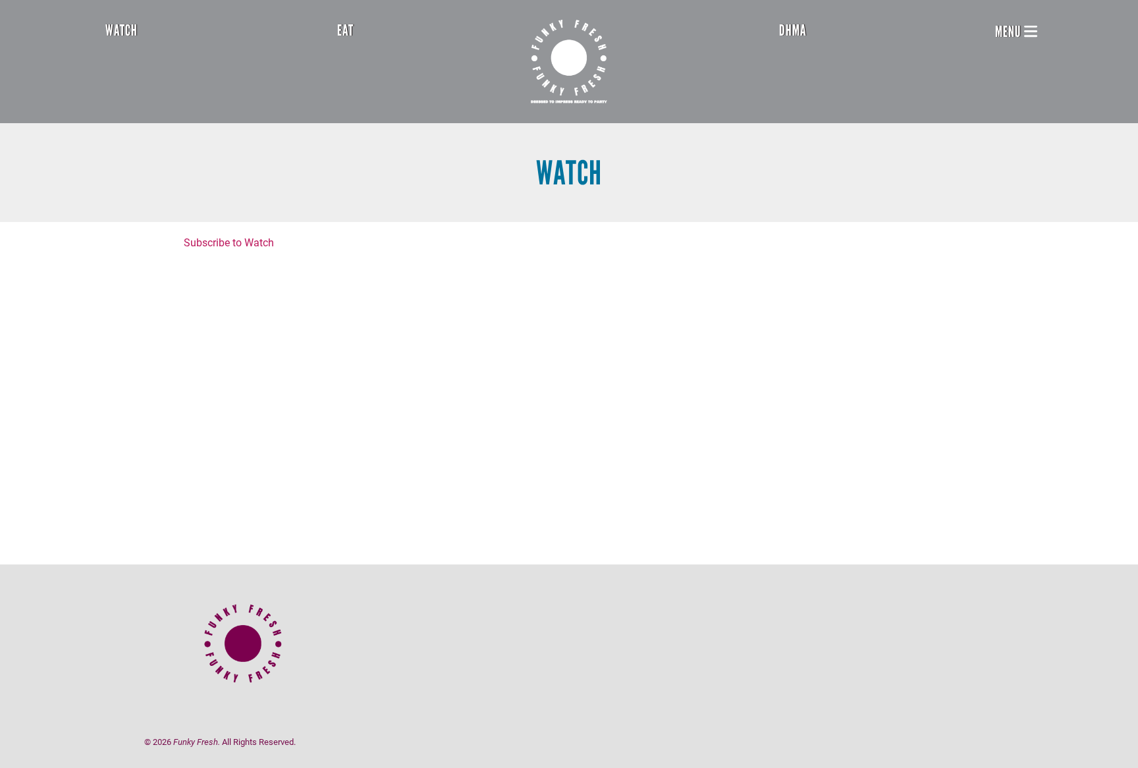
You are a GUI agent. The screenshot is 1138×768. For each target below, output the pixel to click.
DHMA (793, 30)
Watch (121, 30)
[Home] (569, 61)
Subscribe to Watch (229, 242)
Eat (345, 30)
